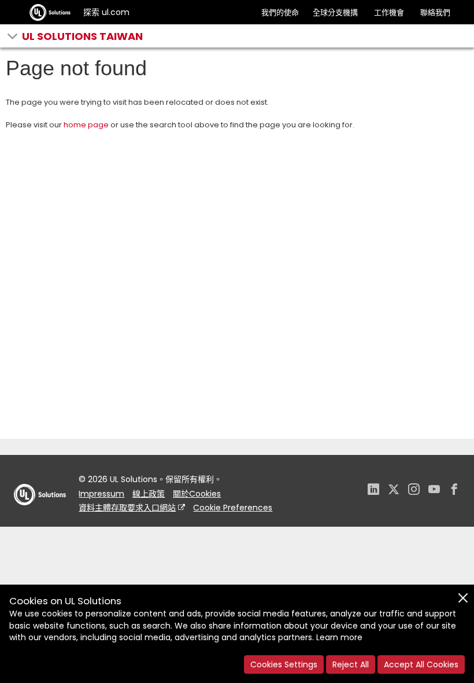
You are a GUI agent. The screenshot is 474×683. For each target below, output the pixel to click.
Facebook (454, 490)
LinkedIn (373, 490)
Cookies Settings (283, 664)
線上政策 (148, 494)
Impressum (101, 494)
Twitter (393, 490)
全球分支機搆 (335, 12)
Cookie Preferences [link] (232, 507)
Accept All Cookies (421, 664)
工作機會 (389, 12)
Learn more (339, 637)
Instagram (414, 490)
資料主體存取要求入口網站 (127, 507)
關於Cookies (197, 494)
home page (86, 124)
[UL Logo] (40, 516)
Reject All (350, 664)
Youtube (434, 490)
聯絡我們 (435, 12)
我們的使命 (280, 12)
